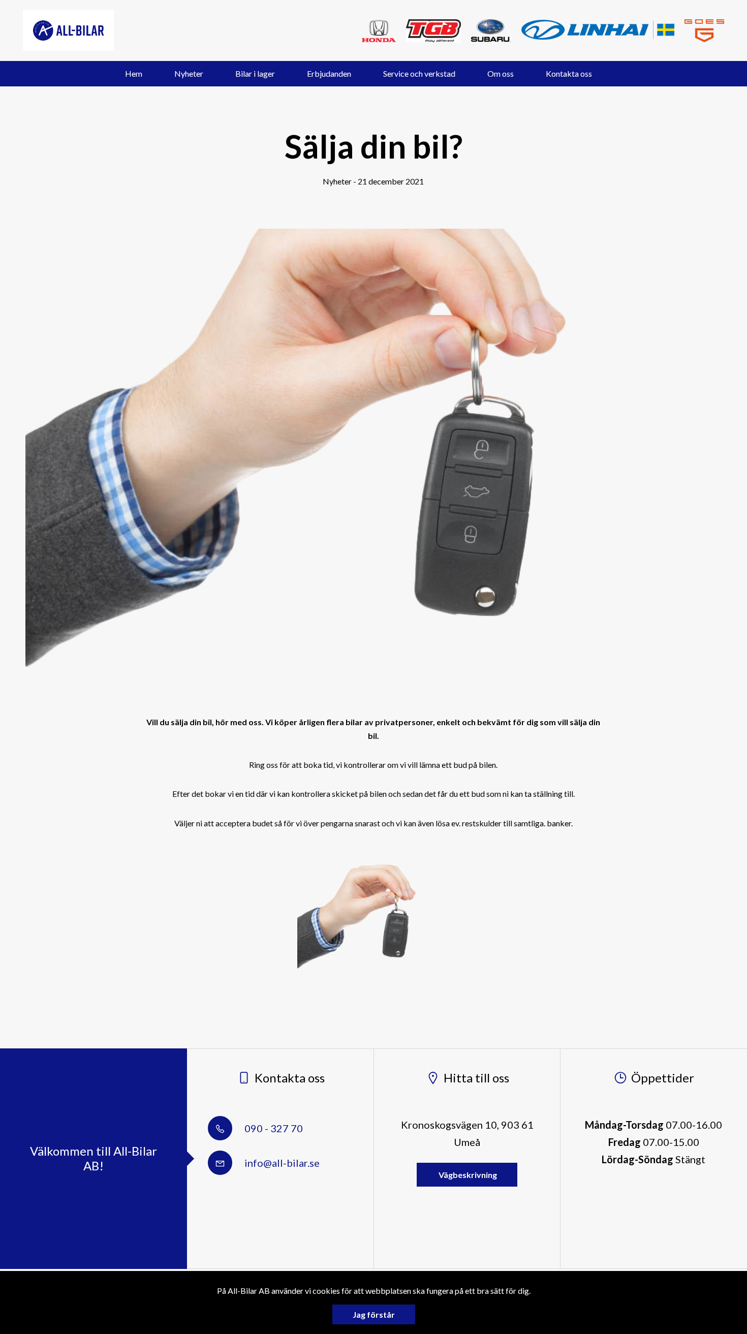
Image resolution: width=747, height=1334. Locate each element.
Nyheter (188, 73)
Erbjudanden (329, 73)
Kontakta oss (569, 73)
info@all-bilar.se (281, 1163)
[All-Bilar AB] (68, 30)
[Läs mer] (704, 30)
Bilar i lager (255, 73)
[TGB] (433, 30)
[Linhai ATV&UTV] (598, 29)
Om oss (500, 73)
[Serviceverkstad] (379, 30)
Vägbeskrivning (467, 1175)
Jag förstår (374, 1314)
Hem (133, 73)
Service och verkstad (419, 73)
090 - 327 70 (272, 1128)
